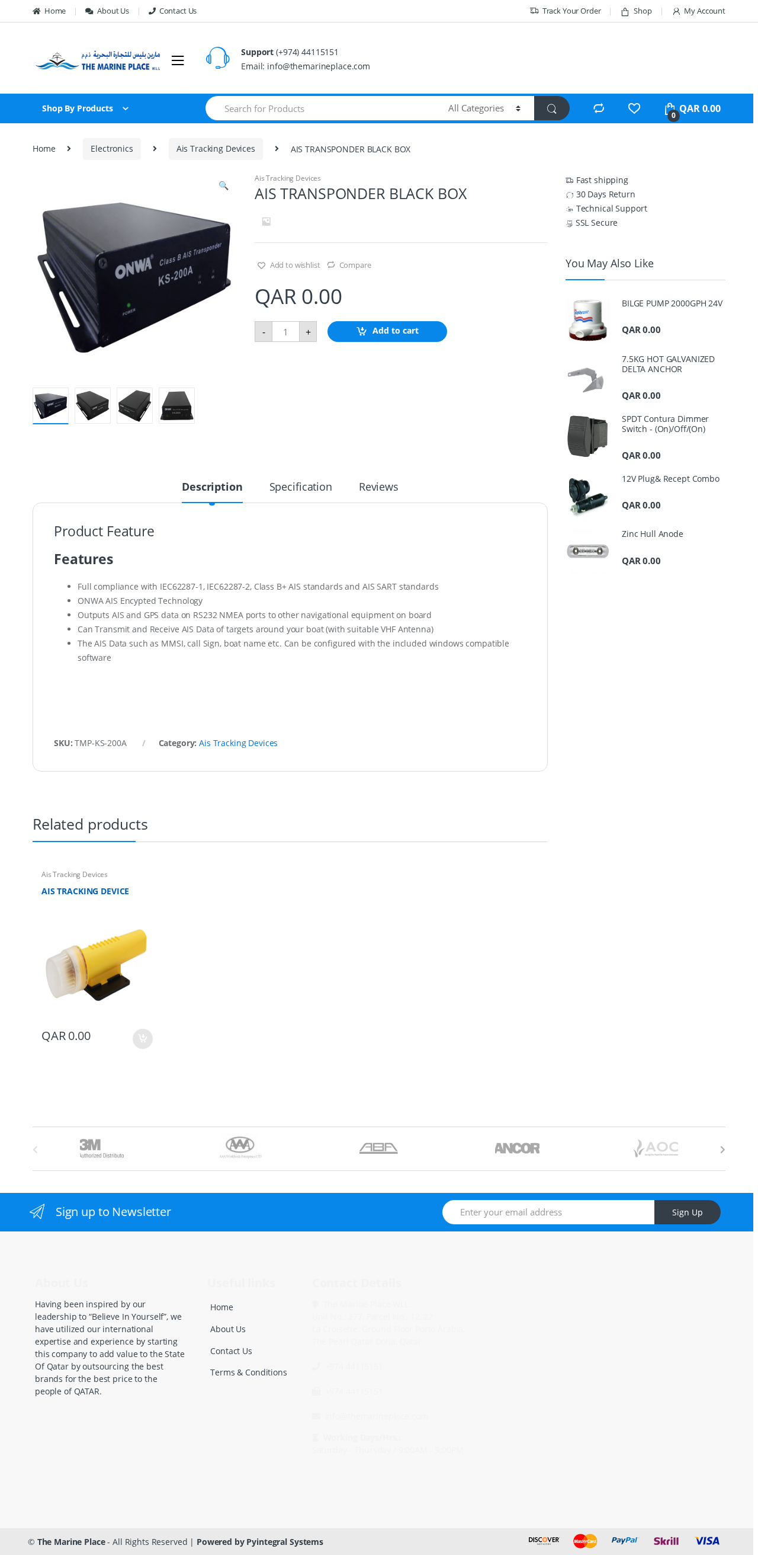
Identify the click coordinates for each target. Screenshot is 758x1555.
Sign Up (687, 1212)
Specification (300, 487)
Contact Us (178, 10)
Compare (355, 265)
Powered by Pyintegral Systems (260, 1541)
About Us (113, 10)
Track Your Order (571, 10)
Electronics (112, 148)
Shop (642, 10)
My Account (704, 10)
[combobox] (320, 108)
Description (212, 487)
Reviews (379, 487)
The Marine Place (71, 1541)
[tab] (212, 492)
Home (55, 10)
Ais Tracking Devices (215, 148)
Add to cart (395, 331)
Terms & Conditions (248, 1372)
